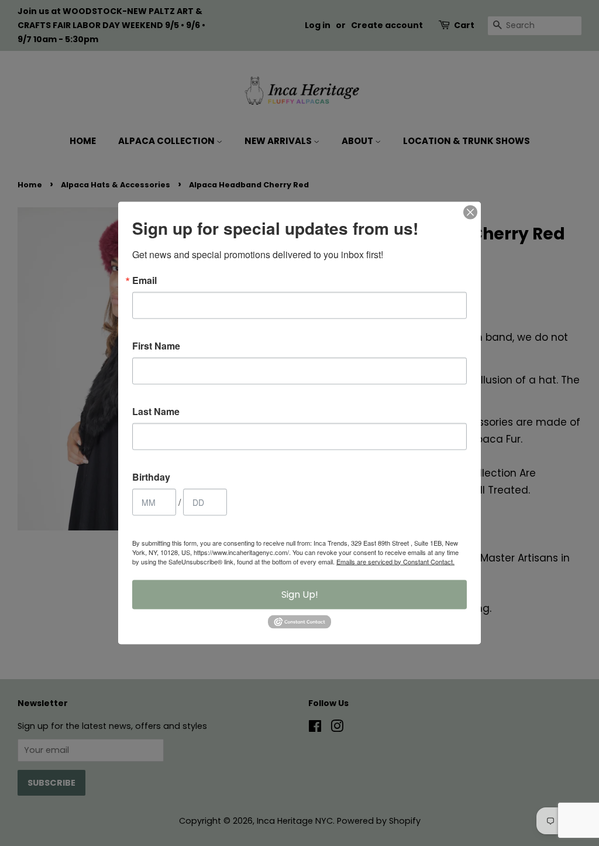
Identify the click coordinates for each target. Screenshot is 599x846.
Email (144, 280)
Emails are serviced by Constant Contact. (395, 561)
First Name (156, 345)
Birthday (151, 476)
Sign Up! (299, 594)
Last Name (156, 411)
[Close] (470, 212)
